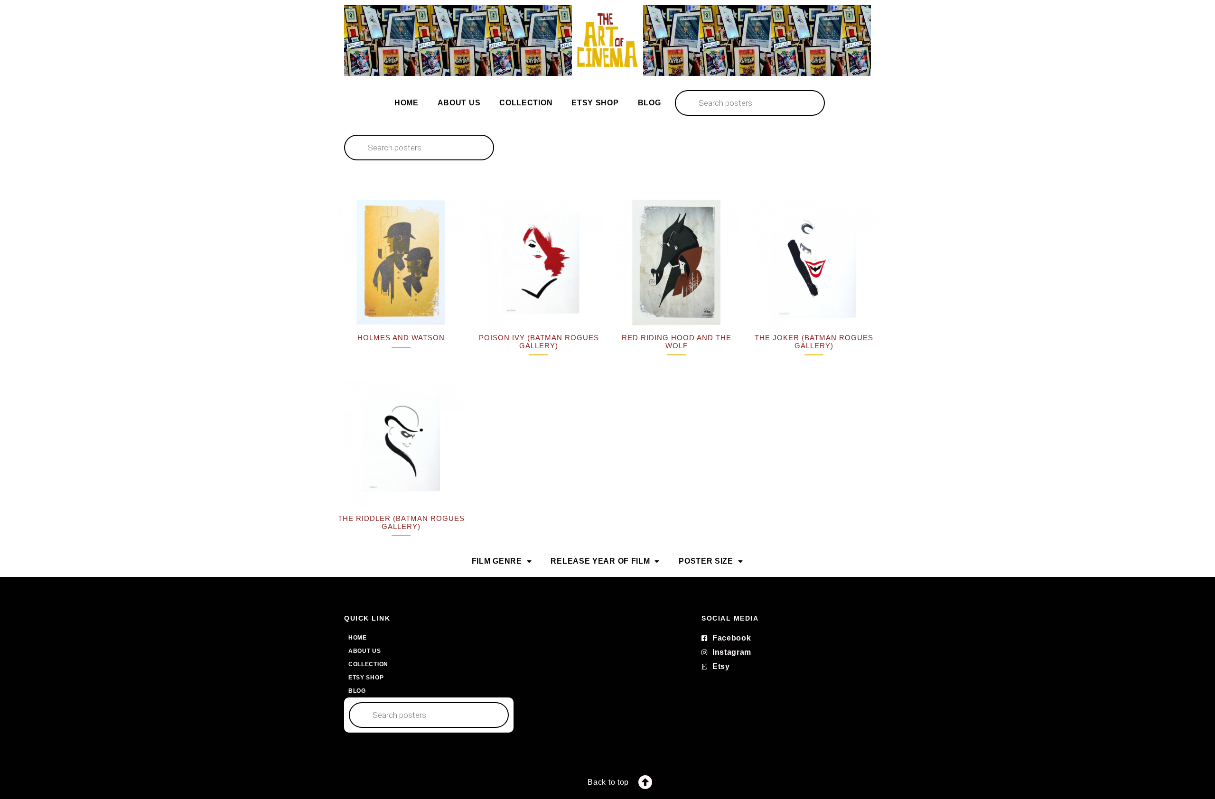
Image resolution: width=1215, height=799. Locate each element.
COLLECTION (525, 103)
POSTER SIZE (706, 561)
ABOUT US (459, 103)
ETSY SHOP (594, 103)
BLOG (649, 103)
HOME (406, 103)
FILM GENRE (497, 561)
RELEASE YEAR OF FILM (600, 561)
